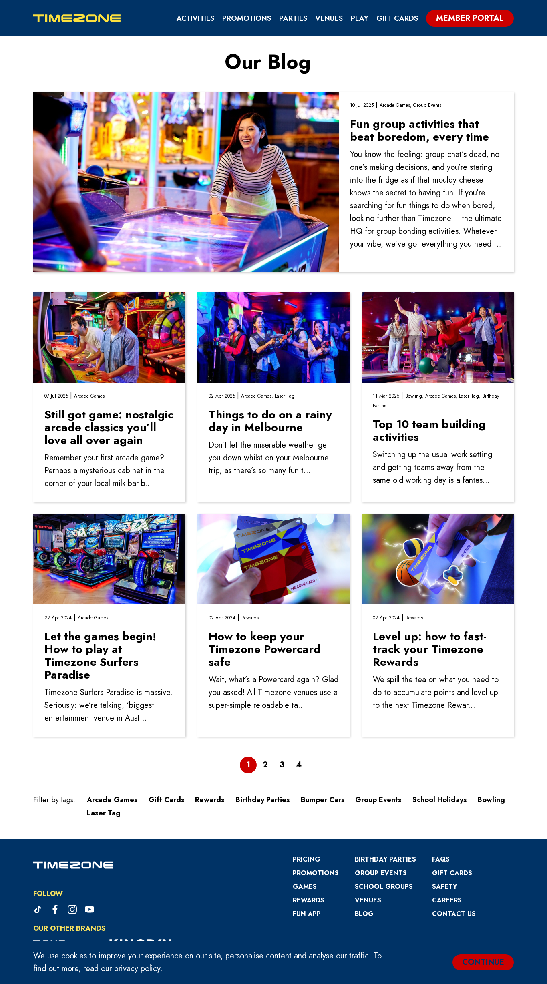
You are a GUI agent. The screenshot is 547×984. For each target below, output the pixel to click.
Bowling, (415, 396)
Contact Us (454, 913)
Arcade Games (89, 396)
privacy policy (137, 968)
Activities (195, 18)
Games (305, 886)
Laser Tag (285, 396)
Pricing (306, 859)
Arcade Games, (396, 105)
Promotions (246, 18)
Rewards (250, 617)
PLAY (359, 18)
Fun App (307, 913)
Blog (364, 913)
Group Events (427, 105)
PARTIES (293, 18)
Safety (444, 886)
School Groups (384, 886)
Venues (329, 18)
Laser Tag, (470, 396)
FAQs (441, 859)
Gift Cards (397, 18)
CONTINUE (483, 962)
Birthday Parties (385, 859)
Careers (447, 900)
